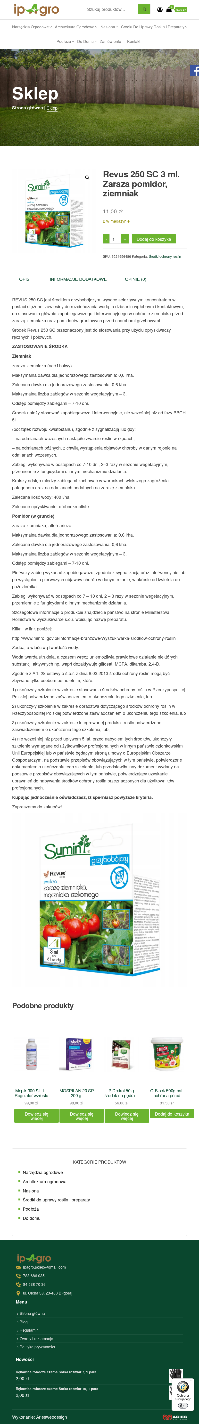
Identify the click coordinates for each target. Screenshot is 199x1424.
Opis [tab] (24, 279)
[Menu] (191, 1381)
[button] (87, 177)
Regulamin (29, 1330)
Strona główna (32, 1313)
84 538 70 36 (34, 1284)
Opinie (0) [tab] (135, 279)
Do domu (85, 41)
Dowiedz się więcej (36, 1115)
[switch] (183, 1405)
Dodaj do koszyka (154, 239)
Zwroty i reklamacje (36, 1338)
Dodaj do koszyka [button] (172, 1113)
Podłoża (64, 41)
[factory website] (175, 1416)
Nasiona (107, 27)
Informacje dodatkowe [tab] (78, 279)
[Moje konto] (160, 9)
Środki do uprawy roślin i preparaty (152, 27)
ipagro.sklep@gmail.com (44, 1267)
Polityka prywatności (37, 1347)
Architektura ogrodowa (74, 27)
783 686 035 (34, 1275)
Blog (24, 1322)
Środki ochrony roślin (165, 256)
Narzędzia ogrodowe (30, 27)
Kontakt (133, 41)
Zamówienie (110, 41)
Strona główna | (28, 108)
